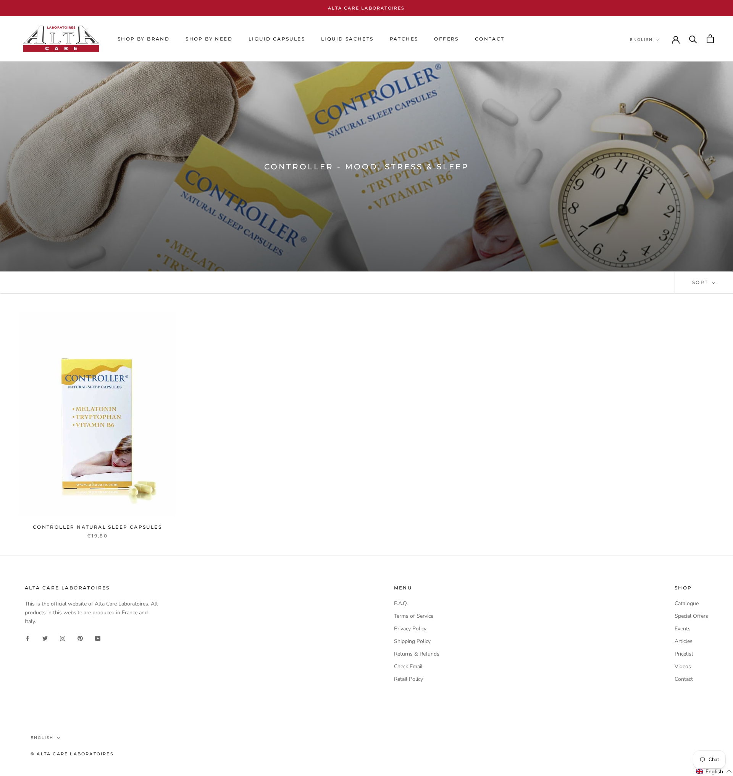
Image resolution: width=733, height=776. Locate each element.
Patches (404, 39)
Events (683, 628)
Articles (684, 641)
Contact (684, 679)
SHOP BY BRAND (144, 39)
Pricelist (684, 653)
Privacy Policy (410, 628)
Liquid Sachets (347, 39)
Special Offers (691, 616)
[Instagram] (62, 637)
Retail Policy (408, 679)
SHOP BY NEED (209, 39)
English (641, 39)
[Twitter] (45, 637)
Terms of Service (413, 616)
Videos (683, 666)
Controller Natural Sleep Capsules (97, 527)
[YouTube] (97, 637)
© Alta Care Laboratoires (72, 754)
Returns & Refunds (416, 653)
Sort (701, 282)
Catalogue (687, 603)
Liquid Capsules (277, 39)
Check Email (408, 666)
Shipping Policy (412, 641)
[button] (714, 771)
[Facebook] (27, 637)
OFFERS (446, 39)
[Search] (693, 39)
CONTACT (490, 39)
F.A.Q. (401, 603)
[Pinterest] (80, 637)
